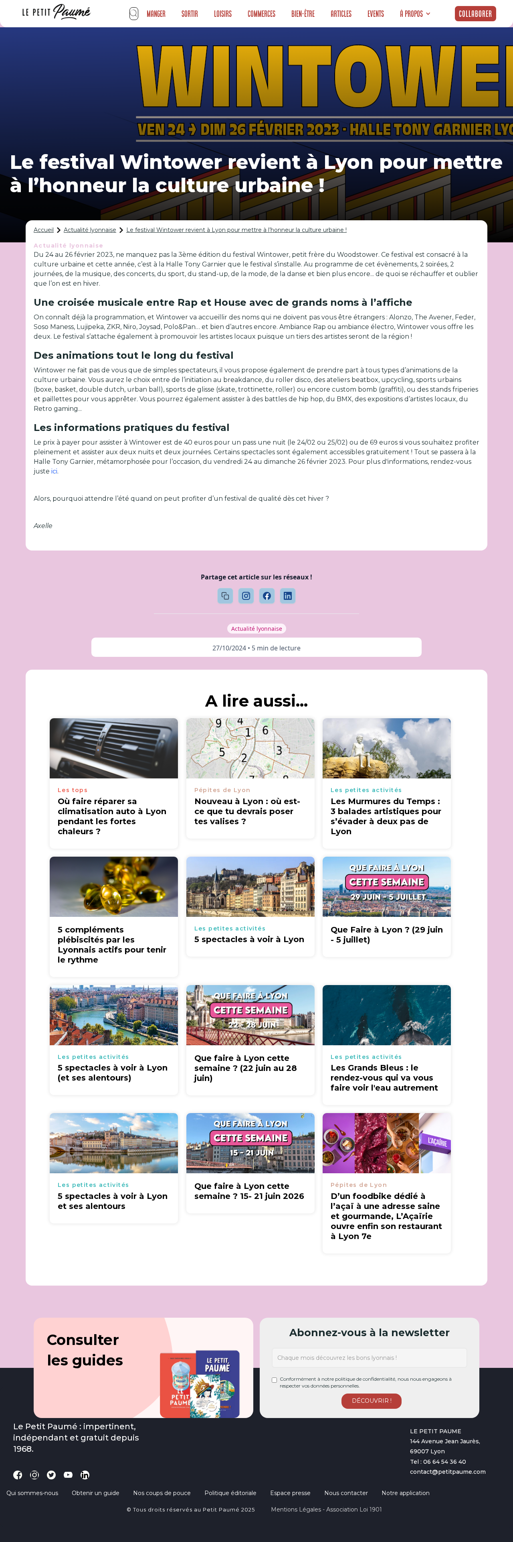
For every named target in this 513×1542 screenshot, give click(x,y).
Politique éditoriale (230, 1493)
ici (54, 471)
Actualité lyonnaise (90, 230)
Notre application (406, 1493)
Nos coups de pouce (162, 1493)
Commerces (261, 13)
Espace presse (290, 1493)
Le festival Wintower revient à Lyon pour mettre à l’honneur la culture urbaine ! (236, 230)
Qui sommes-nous (32, 1493)
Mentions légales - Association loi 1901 (326, 1509)
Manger (156, 13)
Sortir (190, 13)
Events (376, 13)
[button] (415, 13)
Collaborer (475, 13)
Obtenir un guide (95, 1493)
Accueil (44, 230)
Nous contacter (346, 1493)
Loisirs (223, 13)
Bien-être (303, 13)
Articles (341, 13)
